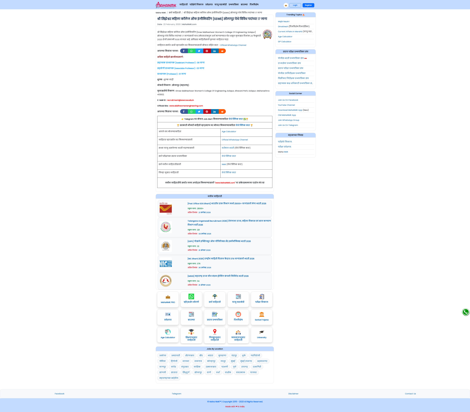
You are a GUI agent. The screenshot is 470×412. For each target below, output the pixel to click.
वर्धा (218, 372)
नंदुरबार (185, 366)
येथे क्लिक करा (236, 119)
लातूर (223, 361)
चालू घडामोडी (221, 4)
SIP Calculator (284, 41)
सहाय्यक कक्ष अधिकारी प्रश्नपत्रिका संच (296, 83)
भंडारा (210, 355)
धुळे (244, 355)
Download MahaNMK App (290, 110)
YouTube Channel (286, 105)
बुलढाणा (222, 355)
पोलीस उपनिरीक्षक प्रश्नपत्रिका (292, 73)
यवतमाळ (240, 372)
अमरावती (175, 355)
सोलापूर (198, 372)
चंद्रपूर (234, 355)
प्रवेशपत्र (209, 4)
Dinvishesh (283, 26)
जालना (185, 361)
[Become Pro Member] (285, 5)
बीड (201, 355)
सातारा (174, 372)
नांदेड (173, 366)
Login (295, 5)
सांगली (162, 372)
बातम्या (244, 4)
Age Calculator (229, 131)
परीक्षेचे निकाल (196, 4)
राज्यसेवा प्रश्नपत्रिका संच (289, 63)
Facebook (59, 393)
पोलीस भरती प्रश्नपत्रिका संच (291, 58)
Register (308, 5)
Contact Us (410, 393)
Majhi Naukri (283, 21)
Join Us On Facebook (288, 100)
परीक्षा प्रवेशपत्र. (284, 146)
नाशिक (197, 366)
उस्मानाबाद (211, 366)
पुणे (234, 366)
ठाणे (209, 372)
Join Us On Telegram (288, 125)
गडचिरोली (255, 355)
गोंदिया (162, 361)
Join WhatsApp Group (288, 120)
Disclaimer (293, 393)
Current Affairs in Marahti (290, 31)
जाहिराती (183, 4)
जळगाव (198, 361)
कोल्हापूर (211, 361)
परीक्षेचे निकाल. (285, 141)
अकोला (162, 355)
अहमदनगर (262, 361)
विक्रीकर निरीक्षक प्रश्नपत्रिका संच (293, 78)
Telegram (176, 393)
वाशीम (228, 372)
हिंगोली (174, 361)
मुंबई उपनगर (246, 361)
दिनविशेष (254, 4)
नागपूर (162, 366)
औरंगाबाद (189, 355)
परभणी (224, 366)
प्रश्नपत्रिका (234, 4)
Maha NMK (161, 12)
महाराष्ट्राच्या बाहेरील (168, 378)
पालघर (253, 372)
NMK (224, 164)
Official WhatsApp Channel (233, 45)
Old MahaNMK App (287, 115)
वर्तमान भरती (228, 148)
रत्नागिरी (257, 366)
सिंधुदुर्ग (186, 372)
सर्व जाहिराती (175, 12)
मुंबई (233, 361)
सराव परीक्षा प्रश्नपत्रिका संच (290, 68)
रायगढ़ (244, 366)
